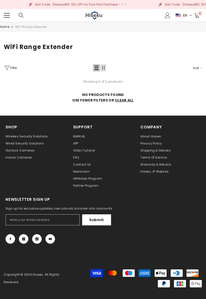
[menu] (7, 15)
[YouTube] (50, 239)
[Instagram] (23, 239)
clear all (124, 100)
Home (4, 27)
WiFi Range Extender (31, 27)
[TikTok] (37, 239)
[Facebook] (10, 239)
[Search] (21, 15)
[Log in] (167, 15)
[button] (183, 15)
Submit (96, 219)
